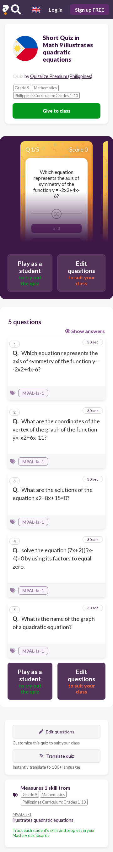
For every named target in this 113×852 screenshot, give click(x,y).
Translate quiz (60, 756)
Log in (55, 10)
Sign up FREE (89, 10)
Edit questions (60, 731)
